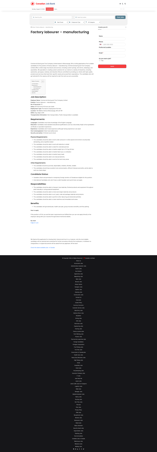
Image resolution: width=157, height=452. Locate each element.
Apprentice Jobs (78, 273)
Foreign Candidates (78, 341)
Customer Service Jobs (78, 307)
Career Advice (78, 284)
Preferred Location (105, 47)
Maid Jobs (78, 389)
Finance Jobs (78, 336)
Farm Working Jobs (78, 334)
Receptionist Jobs (78, 415)
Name (101, 36)
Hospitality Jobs (78, 365)
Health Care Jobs (78, 355)
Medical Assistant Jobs (78, 394)
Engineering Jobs (78, 326)
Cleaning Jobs (78, 292)
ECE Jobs (78, 321)
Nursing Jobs (78, 399)
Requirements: (35, 85)
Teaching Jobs (78, 433)
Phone (101, 42)
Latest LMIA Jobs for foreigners (78, 383)
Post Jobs (78, 407)
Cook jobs (78, 300)
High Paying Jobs (78, 360)
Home (33, 27)
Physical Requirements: (37, 86)
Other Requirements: (37, 88)
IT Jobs (78, 375)
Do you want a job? (105, 58)
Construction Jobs (78, 294)
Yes (102, 60)
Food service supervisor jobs (78, 339)
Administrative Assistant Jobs (78, 266)
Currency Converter (78, 305)
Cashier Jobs (78, 289)
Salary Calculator (78, 425)
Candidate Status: (35, 89)
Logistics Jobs (78, 386)
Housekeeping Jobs (78, 370)
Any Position (78, 271)
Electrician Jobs (78, 323)
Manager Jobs (78, 391)
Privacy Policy (78, 409)
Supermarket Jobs (78, 430)
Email (101, 53)
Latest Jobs (79, 381)
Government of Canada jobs (78, 352)
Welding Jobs (78, 446)
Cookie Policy (78, 302)
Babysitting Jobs (78, 276)
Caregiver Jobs (78, 287)
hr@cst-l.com (34, 223)
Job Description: (35, 83)
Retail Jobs (78, 423)
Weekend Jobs (78, 443)
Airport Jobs (78, 268)
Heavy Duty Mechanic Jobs (78, 357)
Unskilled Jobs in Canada (78, 438)
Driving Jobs (78, 318)
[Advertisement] (62, 48)
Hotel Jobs (78, 368)
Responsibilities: (35, 91)
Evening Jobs (78, 328)
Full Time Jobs (78, 349)
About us (78, 260)
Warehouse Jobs (78, 441)
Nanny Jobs (78, 396)
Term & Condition (78, 436)
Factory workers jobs (78, 331)
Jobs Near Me (78, 378)
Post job (78, 404)
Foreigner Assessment (78, 344)
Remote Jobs (78, 417)
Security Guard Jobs (78, 428)
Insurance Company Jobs (78, 373)
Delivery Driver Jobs (78, 313)
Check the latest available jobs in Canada (43, 247)
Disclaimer (78, 315)
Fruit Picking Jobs (78, 347)
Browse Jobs (78, 281)
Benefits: (34, 92)
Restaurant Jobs (78, 420)
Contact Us (78, 297)
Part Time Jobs (78, 402)
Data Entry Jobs (78, 310)
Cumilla (56, 9)
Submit (112, 66)
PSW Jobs (78, 412)
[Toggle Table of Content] (42, 81)
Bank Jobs (78, 279)
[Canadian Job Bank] (43, 4)
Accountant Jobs (78, 263)
